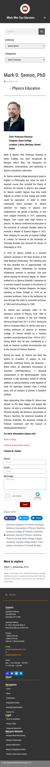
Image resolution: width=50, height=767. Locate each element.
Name (7, 458)
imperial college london (26, 542)
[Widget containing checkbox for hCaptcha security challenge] (23, 496)
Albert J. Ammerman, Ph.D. (16, 567)
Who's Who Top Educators (20, 17)
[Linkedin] (21, 673)
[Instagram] (7, 673)
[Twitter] (16, 673)
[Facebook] (12, 673)
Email (6, 467)
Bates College (10, 439)
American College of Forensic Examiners (24, 531)
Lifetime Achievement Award (17, 445)
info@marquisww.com (13, 655)
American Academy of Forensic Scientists (25, 524)
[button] (44, 17)
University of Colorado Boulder (27, 545)
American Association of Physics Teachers (25, 528)
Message (8, 476)
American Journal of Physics (19, 535)
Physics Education (26, 88)
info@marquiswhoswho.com (16, 649)
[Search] (41, 31)
